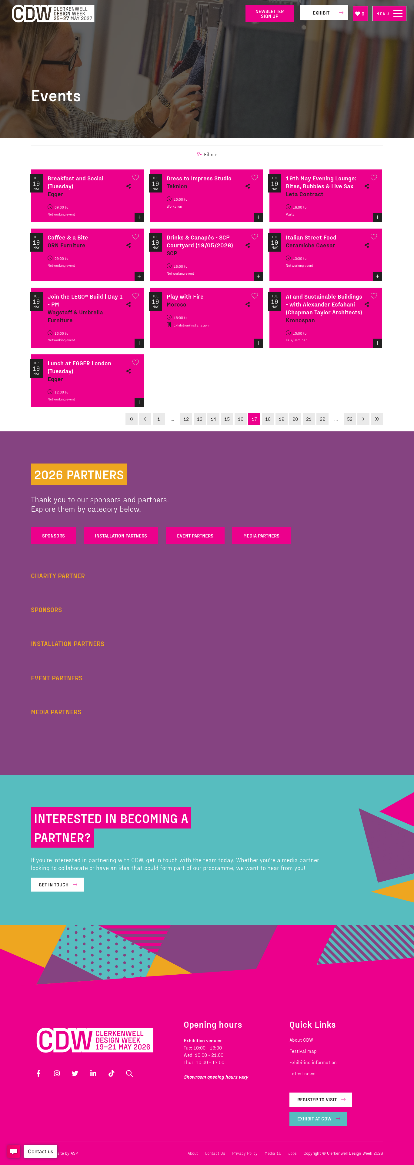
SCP (172, 252)
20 (295, 419)
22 (322, 419)
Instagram (56, 1073)
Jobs (292, 1153)
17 (254, 419)
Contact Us (215, 1153)
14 (213, 419)
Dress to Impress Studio (199, 178)
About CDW (301, 1040)
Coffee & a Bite (68, 237)
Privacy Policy (245, 1153)
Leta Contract (304, 193)
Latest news (302, 1073)
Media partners (261, 535)
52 (349, 419)
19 (281, 419)
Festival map (303, 1051)
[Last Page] (377, 419)
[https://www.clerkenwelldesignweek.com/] (124, 14)
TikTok (111, 1073)
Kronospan (300, 319)
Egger (55, 193)
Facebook (38, 1073)
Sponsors (53, 535)
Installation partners (121, 535)
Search (129, 1073)
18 (268, 419)
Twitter (74, 1073)
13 (199, 419)
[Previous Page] (145, 419)
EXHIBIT (321, 12)
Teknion (177, 185)
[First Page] (131, 419)
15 (227, 419)
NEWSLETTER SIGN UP (269, 13)
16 (240, 419)
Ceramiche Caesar (310, 245)
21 (309, 419)
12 (186, 419)
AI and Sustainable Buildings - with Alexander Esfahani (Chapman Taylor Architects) (324, 304)
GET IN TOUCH (53, 884)
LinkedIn (93, 1073)
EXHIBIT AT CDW (314, 1118)
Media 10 (273, 1153)
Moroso (176, 304)
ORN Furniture (66, 245)
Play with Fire (185, 296)
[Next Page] (363, 419)
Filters (211, 154)
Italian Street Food (311, 237)
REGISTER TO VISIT (317, 1099)
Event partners (195, 535)
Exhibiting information (313, 1062)
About (193, 1153)
